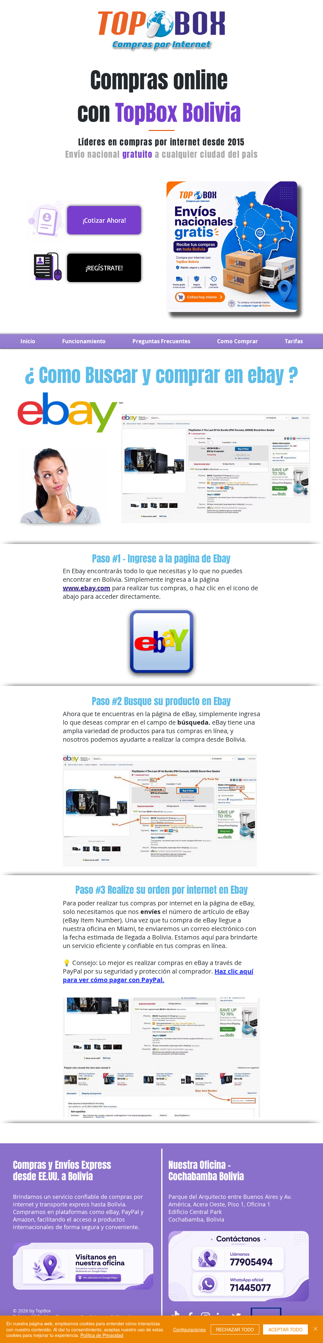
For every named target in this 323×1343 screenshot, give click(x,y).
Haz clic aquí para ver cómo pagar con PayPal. (158, 975)
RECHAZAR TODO (235, 1329)
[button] (237, 341)
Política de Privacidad (101, 1335)
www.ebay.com (86, 588)
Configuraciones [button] (189, 1329)
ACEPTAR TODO (285, 1329)
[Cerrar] (315, 1329)
